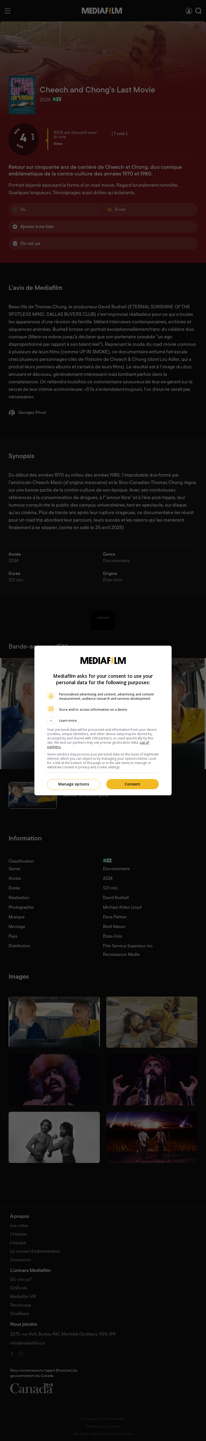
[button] (103, 720)
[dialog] (103, 720)
